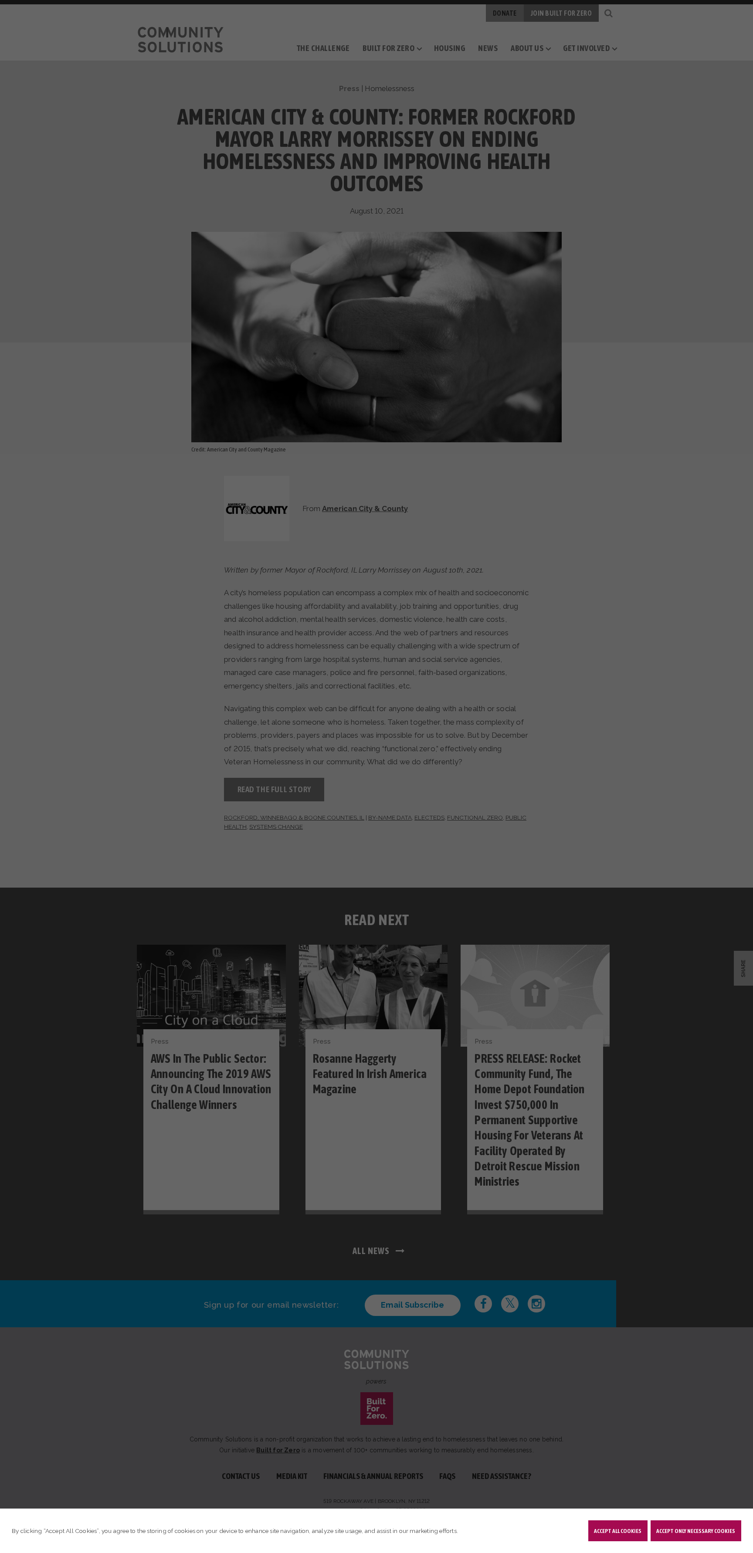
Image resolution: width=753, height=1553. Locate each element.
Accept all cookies (617, 1530)
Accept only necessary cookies (695, 1530)
